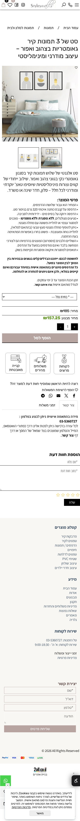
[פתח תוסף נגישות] (76, 780)
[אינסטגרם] (23, 4)
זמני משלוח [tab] (47, 405)
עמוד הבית (70, 588)
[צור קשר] (60, 435)
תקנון (73, 601)
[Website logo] (43, 4)
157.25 (53, 317)
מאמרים (71, 615)
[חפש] (64, 4)
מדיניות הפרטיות (21, 807)
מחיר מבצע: (69, 318)
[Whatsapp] (5, 781)
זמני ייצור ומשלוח (66, 653)
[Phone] (70, 4)
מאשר (40, 813)
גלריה (73, 619)
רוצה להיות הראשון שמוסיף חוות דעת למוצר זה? (44, 384)
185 (66, 311)
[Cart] (3, 4)
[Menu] (77, 4)
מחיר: (73, 311)
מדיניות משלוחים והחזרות (60, 606)
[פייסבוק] (16, 4)
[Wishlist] (10, 4)
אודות (73, 592)
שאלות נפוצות (68, 610)
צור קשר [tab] (68, 405)
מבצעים (71, 597)
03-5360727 (54, 640)
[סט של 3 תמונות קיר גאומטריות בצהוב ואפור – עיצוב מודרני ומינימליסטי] (51, 168)
